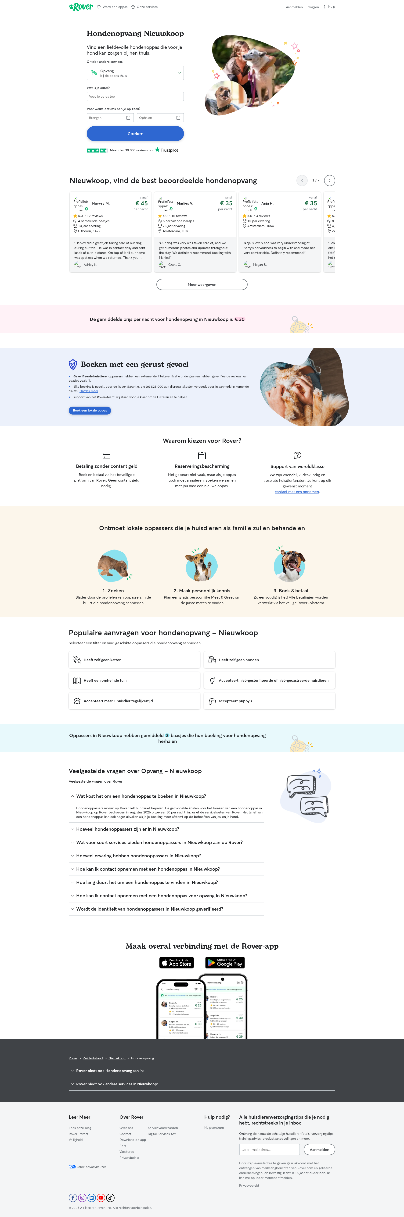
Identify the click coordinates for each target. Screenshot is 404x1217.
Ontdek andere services (105, 62)
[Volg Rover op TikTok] (110, 1198)
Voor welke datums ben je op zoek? (113, 109)
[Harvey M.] (111, 232)
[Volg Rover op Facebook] (73, 1198)
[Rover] (81, 7)
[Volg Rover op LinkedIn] (91, 1198)
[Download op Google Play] (225, 963)
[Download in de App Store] (176, 963)
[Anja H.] (280, 232)
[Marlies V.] (195, 232)
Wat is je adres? (98, 88)
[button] (144, 7)
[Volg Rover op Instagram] (82, 1198)
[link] (135, 133)
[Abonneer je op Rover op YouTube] (101, 1198)
